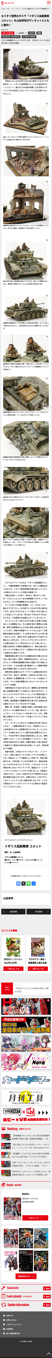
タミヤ (31, 33)
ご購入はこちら (13, 968)
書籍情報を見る (24, 1276)
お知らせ (9, 1315)
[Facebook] (18, 884)
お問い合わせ (11, 1320)
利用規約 (9, 1329)
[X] (23, 884)
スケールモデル (8, 33)
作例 (39, 33)
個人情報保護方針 (13, 1333)
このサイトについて (14, 1324)
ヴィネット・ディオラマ (11, 37)
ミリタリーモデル (29, 37)
